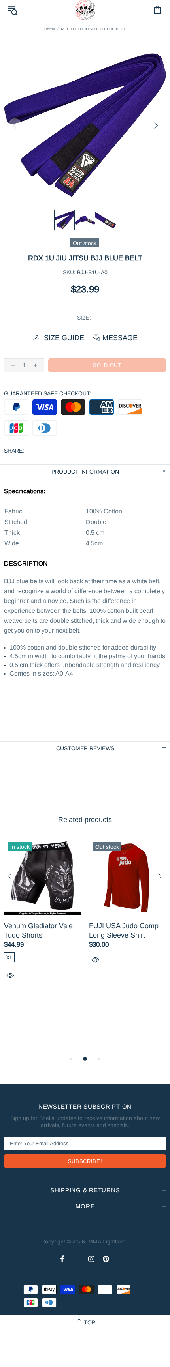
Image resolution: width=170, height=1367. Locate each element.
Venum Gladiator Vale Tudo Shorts (38, 930)
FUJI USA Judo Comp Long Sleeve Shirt (124, 930)
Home (49, 29)
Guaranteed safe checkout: (47, 393)
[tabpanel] (42, 918)
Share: (14, 451)
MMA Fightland (107, 1241)
